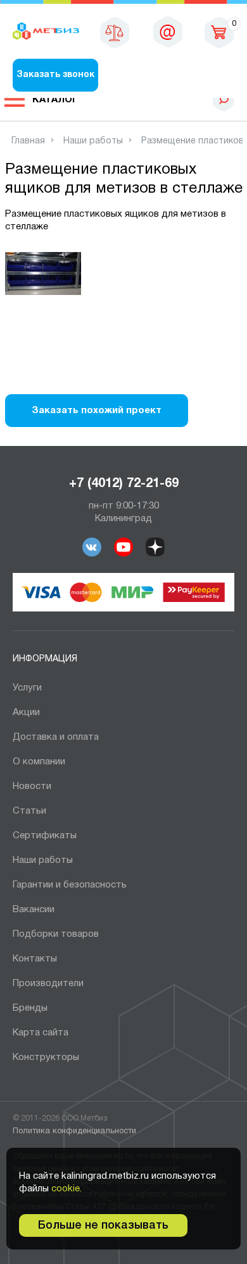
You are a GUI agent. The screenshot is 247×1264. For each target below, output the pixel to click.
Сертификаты (45, 835)
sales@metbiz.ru (168, 32)
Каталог (55, 99)
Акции (26, 712)
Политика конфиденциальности (74, 1131)
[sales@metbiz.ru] (168, 31)
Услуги (27, 687)
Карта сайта (40, 1032)
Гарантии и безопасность (70, 885)
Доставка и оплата (56, 737)
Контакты (35, 958)
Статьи (29, 811)
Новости (32, 786)
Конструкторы (46, 1057)
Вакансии (33, 909)
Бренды (30, 1008)
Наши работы (43, 860)
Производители (48, 983)
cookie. (66, 1188)
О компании (39, 761)
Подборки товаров (56, 934)
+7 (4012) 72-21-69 (124, 484)
